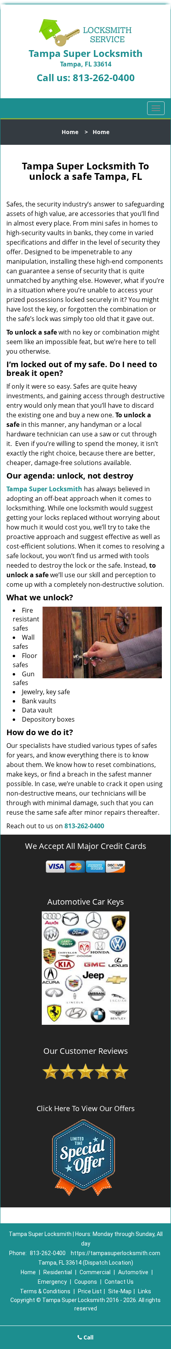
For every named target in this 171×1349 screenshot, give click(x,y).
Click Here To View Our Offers (86, 1108)
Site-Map (120, 1291)
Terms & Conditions (45, 1291)
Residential (57, 1272)
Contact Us (119, 1282)
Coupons (85, 1282)
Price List (90, 1291)
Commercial (95, 1272)
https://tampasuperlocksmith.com (115, 1253)
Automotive (133, 1272)
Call (87, 1337)
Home (70, 132)
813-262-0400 (104, 77)
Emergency (52, 1282)
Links (144, 1291)
